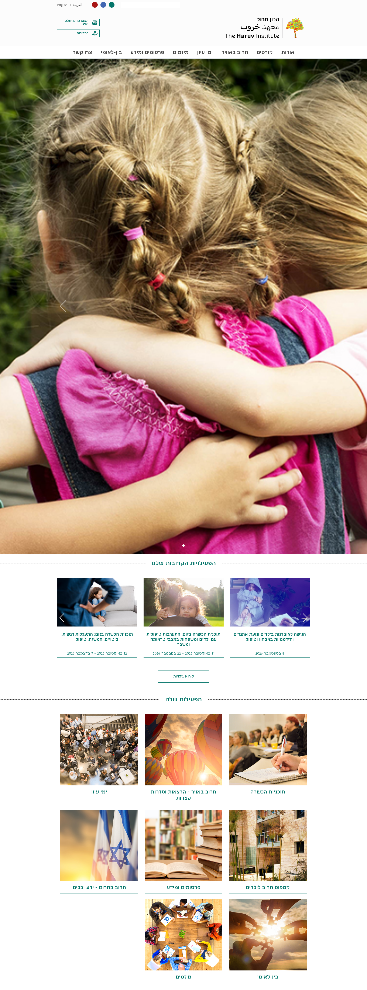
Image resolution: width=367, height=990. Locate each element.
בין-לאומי (111, 52)
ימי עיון (205, 52)
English (62, 5)
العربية (77, 5)
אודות (287, 52)
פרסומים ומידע (147, 52)
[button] (62, 617)
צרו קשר (82, 52)
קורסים (265, 52)
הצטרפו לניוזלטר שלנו (76, 22)
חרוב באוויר (235, 52)
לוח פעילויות (183, 676)
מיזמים (181, 52)
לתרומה (83, 33)
